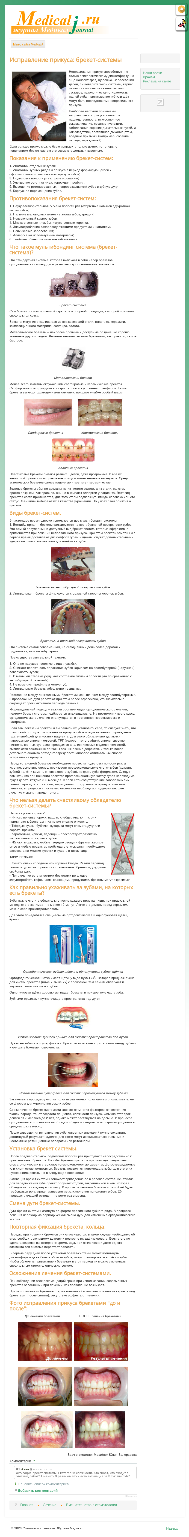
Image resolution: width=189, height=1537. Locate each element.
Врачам (149, 77)
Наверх (172, 1528)
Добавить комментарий (38, 1490)
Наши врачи (152, 72)
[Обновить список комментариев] (34, 1461)
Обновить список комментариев (43, 1484)
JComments (131, 1496)
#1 (18, 1468)
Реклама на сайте (157, 81)
